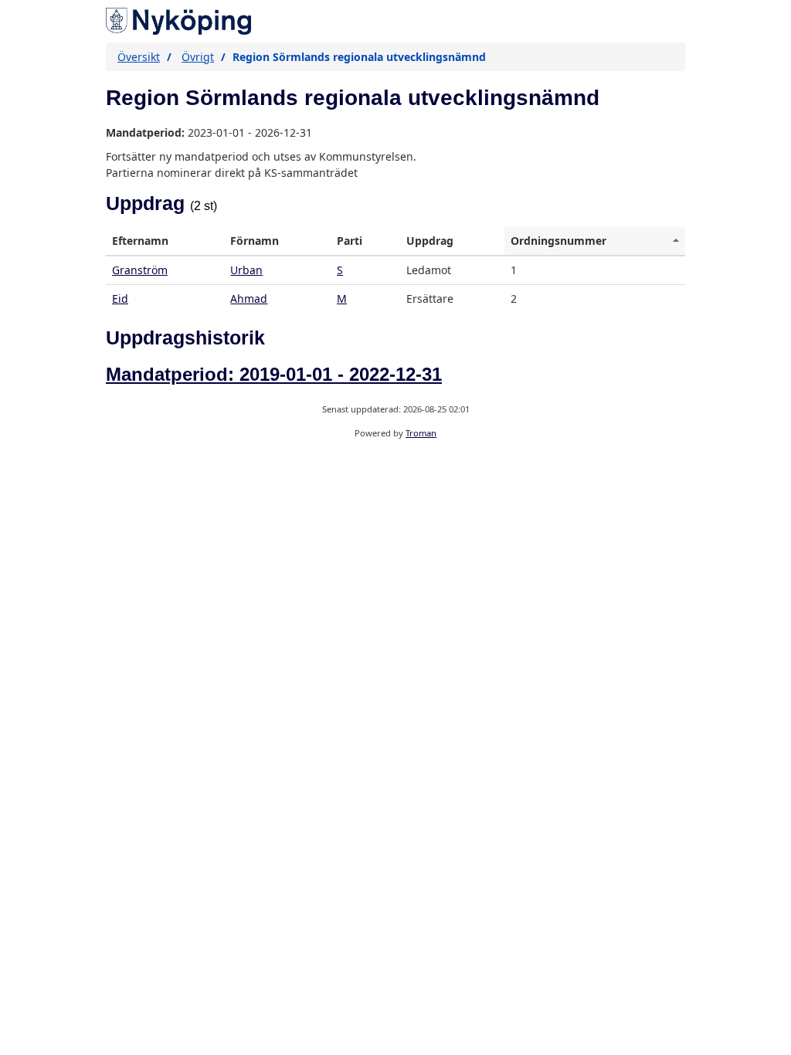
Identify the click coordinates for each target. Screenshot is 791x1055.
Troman (421, 433)
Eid (120, 298)
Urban (246, 270)
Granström (140, 270)
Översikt (138, 56)
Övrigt (198, 56)
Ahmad (248, 298)
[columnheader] (165, 241)
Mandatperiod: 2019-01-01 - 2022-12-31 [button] (274, 374)
